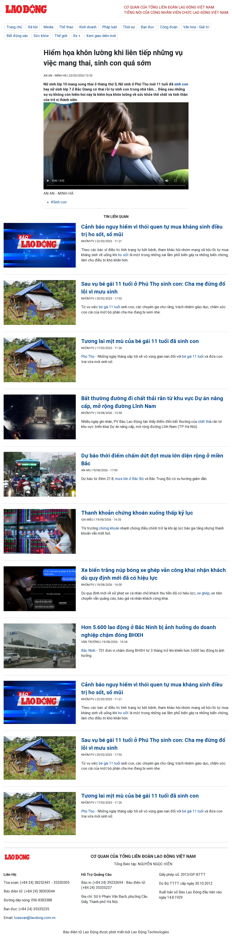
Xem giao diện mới (101, 36)
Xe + (76, 36)
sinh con (181, 84)
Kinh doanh (87, 27)
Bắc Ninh (88, 650)
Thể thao (66, 27)
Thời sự (129, 27)
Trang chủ (14, 27)
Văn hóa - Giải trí (196, 27)
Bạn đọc (147, 27)
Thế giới (61, 36)
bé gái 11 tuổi (110, 307)
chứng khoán (109, 528)
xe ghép (203, 593)
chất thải (205, 421)
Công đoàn (168, 27)
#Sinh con (59, 202)
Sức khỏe (41, 36)
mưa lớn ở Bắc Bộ (129, 479)
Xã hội (33, 27)
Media (48, 27)
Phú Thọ (88, 356)
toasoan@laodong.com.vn (34, 918)
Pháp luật (109, 27)
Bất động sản (17, 36)
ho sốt (123, 255)
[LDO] (40, 246)
